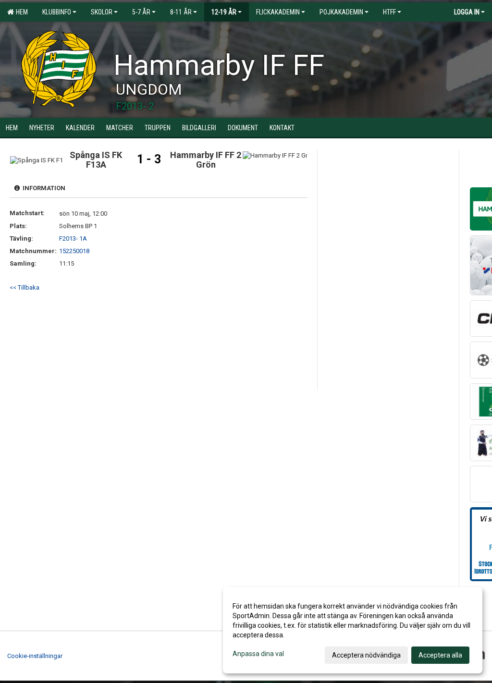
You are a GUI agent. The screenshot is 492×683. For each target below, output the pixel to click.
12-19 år (223, 12)
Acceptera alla (440, 655)
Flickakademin (278, 12)
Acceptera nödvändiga (366, 655)
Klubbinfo (56, 12)
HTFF (389, 12)
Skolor (101, 12)
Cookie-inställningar (34, 655)
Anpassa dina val (258, 654)
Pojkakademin (341, 12)
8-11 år (181, 12)
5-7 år (141, 12)
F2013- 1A (73, 238)
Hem (20, 12)
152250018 (74, 251)
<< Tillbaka (24, 287)
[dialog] (352, 630)
